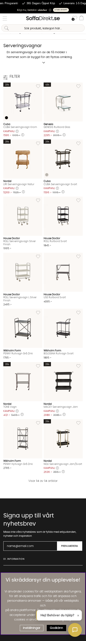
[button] (43, 9)
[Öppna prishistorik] (17, 131)
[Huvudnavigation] (5, 18)
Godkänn (56, 628)
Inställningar (31, 628)
